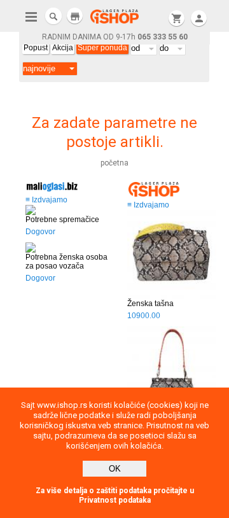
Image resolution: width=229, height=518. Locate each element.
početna (114, 162)
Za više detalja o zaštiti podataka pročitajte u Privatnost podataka (115, 495)
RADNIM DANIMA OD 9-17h (115, 36)
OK (115, 468)
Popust (36, 47)
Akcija (62, 47)
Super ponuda (102, 47)
